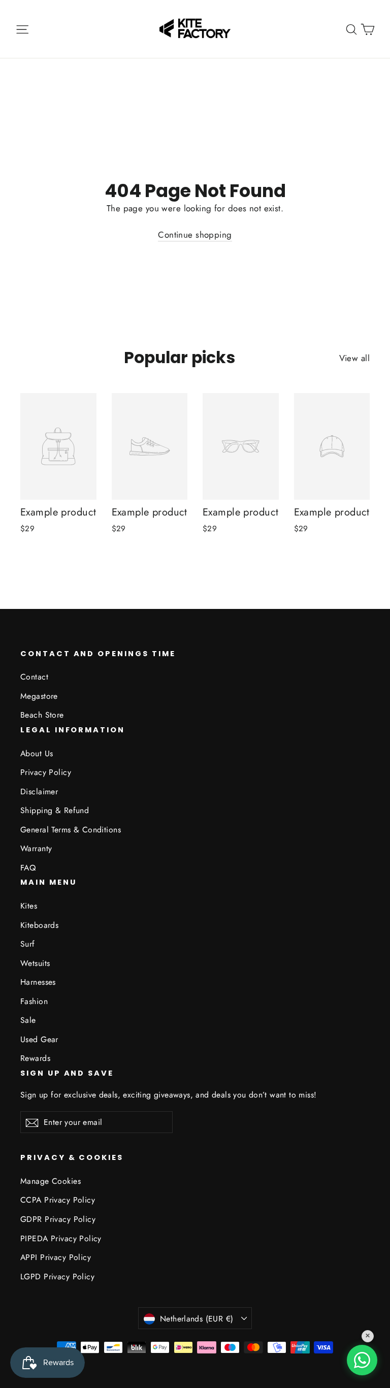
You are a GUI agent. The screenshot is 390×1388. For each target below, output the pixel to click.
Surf (27, 944)
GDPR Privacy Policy (57, 1219)
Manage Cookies (50, 1181)
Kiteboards (39, 925)
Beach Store (42, 715)
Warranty (36, 848)
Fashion (34, 1001)
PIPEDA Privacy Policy (61, 1238)
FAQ (28, 868)
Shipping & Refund (54, 810)
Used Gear (39, 1039)
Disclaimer (39, 791)
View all (354, 358)
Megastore (39, 696)
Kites (28, 906)
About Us (36, 753)
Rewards (35, 1058)
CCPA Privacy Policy (57, 1200)
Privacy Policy (45, 772)
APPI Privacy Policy (55, 1257)
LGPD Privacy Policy (57, 1276)
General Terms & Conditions (70, 829)
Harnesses (38, 982)
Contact (34, 677)
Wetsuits (35, 963)
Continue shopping (195, 235)
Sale (28, 1020)
